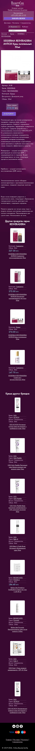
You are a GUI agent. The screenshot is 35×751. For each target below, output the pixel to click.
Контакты (16, 23)
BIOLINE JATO (18, 578)
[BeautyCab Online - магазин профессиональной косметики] (17, 6)
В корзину (9, 114)
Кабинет (25, 27)
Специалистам (26, 23)
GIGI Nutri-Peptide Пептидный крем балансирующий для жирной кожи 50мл (17, 467)
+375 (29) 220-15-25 (18, 15)
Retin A (16, 539)
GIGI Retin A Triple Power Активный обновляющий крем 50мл (17, 548)
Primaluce (17, 580)
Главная (9, 740)
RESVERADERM (12, 91)
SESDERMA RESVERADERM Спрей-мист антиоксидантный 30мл (17, 377)
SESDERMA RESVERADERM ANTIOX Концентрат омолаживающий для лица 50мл (17, 297)
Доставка (7, 23)
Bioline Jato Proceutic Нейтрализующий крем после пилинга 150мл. (17, 629)
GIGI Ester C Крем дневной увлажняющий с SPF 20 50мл (17, 669)
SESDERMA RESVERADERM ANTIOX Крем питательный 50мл (17, 337)
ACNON (16, 417)
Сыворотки (19, 246)
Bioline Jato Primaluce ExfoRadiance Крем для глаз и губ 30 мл (17, 590)
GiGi (15, 415)
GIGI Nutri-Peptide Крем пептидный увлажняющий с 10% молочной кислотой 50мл (17, 509)
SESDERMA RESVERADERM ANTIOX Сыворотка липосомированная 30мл (17, 256)
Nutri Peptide (18, 458)
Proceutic (16, 620)
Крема (12, 94)
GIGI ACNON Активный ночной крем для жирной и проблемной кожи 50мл (17, 426)
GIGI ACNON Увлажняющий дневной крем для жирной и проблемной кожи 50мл (17, 710)
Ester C (16, 661)
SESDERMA (11, 88)
